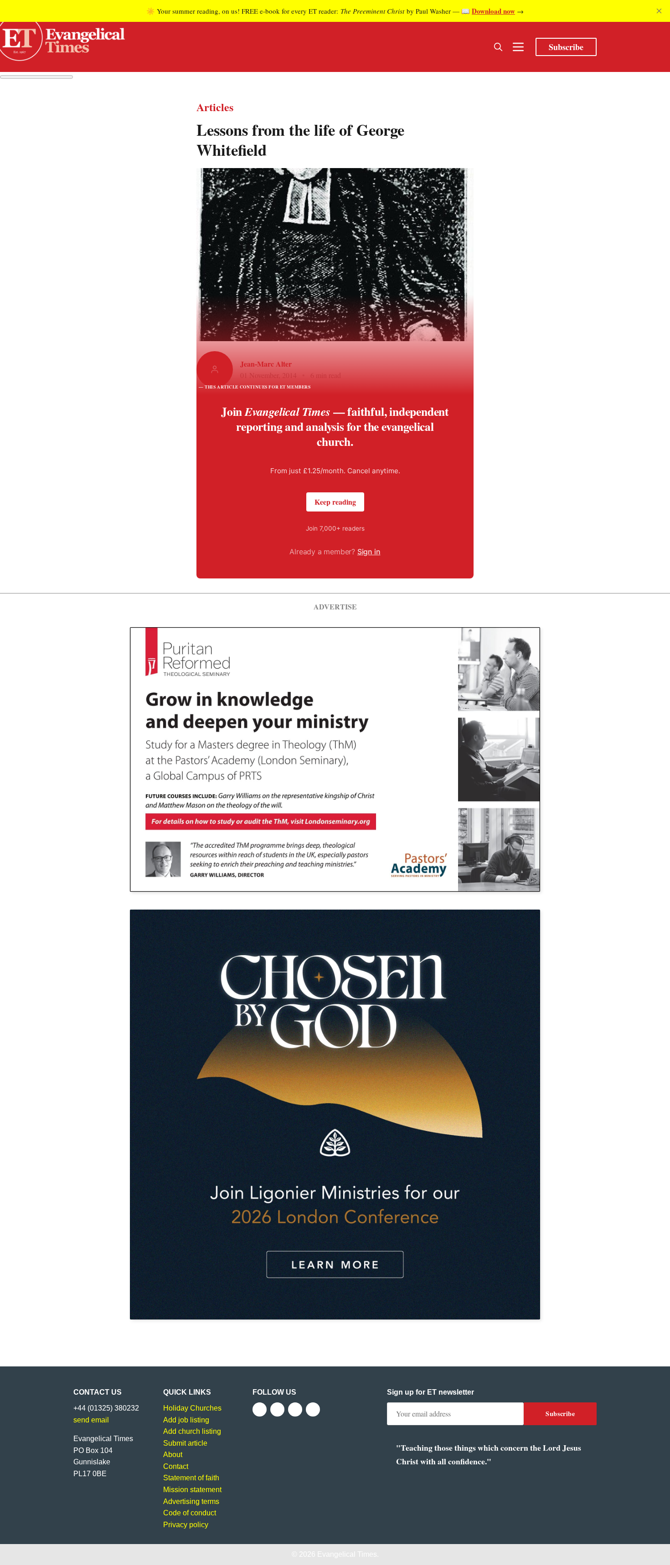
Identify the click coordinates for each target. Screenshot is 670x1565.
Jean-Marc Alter (266, 363)
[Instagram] (295, 1409)
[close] (659, 11)
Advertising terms (191, 1501)
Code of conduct (189, 1513)
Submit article (185, 1443)
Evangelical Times (347, 1554)
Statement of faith (191, 1478)
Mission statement (192, 1489)
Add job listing (186, 1420)
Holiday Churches (192, 1408)
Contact (175, 1466)
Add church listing (192, 1431)
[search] (498, 47)
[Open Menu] (518, 47)
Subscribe (566, 47)
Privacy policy (185, 1525)
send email (91, 1420)
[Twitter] (277, 1409)
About (172, 1454)
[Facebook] (260, 1409)
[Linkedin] (313, 1409)
